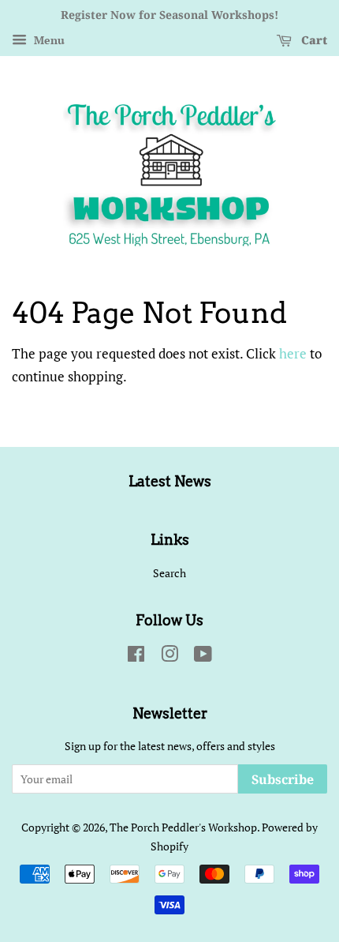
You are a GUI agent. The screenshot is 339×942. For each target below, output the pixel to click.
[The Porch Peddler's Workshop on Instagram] (169, 656)
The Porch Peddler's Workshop (183, 827)
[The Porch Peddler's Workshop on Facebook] (136, 656)
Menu (48, 39)
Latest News (170, 481)
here (293, 353)
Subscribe (282, 779)
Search (169, 572)
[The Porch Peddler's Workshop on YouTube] (203, 656)
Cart (312, 39)
